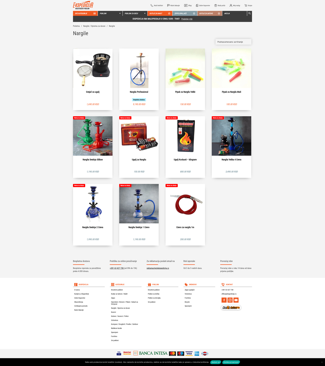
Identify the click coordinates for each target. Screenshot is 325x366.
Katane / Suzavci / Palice (120, 316)
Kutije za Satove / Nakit (119, 294)
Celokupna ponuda (80, 306)
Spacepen (114, 332)
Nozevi (113, 312)
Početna (76, 26)
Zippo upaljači (180, 13)
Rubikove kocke (116, 328)
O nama (77, 290)
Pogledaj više (186, 19)
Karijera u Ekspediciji (81, 294)
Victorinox (114, 320)
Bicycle (187, 302)
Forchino (114, 336)
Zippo (113, 298)
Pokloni (103, 13)
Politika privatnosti (231, 362)
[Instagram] (230, 300)
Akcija (227, 13)
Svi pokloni (115, 340)
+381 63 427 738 (117, 268)
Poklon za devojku (154, 298)
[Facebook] (224, 300)
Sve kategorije (81, 13)
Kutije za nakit (156, 13)
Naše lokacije (79, 310)
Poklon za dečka (153, 294)
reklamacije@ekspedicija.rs (158, 268)
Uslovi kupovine (79, 298)
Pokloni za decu (131, 13)
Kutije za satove (206, 13)
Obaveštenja (78, 302)
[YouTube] (236, 300)
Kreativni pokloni (117, 290)
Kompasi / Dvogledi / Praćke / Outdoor (124, 324)
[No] (322, 362)
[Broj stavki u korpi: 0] (248, 5)
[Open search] (249, 13)
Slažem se (215, 362)
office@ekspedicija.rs (229, 294)
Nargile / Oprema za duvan (94, 26)
